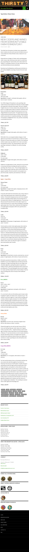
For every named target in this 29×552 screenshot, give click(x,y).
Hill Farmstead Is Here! (5, 413)
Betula (3, 389)
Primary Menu (27, 8)
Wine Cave (3, 519)
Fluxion (14, 391)
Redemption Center (5, 517)
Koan (19, 391)
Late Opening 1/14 (5, 417)
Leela (23, 391)
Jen (9, 46)
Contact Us (3, 529)
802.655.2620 (3, 465)
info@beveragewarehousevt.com (8, 468)
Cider (2, 37)
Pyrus (21, 392)
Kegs (2, 527)
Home (2, 514)
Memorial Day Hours (5, 410)
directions (3, 463)
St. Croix (12, 394)
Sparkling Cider (5, 394)
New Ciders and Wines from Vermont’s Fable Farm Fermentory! (14, 42)
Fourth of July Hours (5, 408)
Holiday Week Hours (5, 420)
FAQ (1, 532)
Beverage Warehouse (7, 8)
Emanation (13, 389)
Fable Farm (19, 389)
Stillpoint (24, 394)
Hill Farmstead (4, 524)
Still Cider (18, 394)
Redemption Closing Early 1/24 (7, 415)
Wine (5, 37)
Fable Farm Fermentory (6, 391)
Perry (17, 392)
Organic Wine (4, 392)
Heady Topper (3, 522)
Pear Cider (11, 392)
